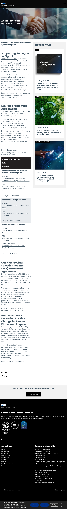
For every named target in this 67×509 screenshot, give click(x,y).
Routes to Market (40, 457)
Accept (35, 505)
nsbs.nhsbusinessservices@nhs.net (14, 141)
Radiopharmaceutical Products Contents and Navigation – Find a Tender (14, 188)
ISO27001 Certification (41, 472)
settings (24, 507)
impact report (20, 361)
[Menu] (64, 4)
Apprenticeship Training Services (15, 119)
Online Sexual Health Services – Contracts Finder (13, 247)
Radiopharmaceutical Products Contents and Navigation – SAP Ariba (15, 180)
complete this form (16, 310)
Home (3, 449)
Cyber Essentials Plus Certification (45, 470)
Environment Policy (40, 459)
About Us (4, 459)
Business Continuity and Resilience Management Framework (50, 467)
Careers (3, 462)
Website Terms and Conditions (44, 483)
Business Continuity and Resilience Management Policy (50, 463)
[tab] (2, 376)
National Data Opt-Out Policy (44, 478)
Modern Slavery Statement (43, 451)
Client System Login (7, 464)
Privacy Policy (39, 480)
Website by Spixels (59, 490)
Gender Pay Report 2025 (42, 449)
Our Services (5, 451)
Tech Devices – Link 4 (9, 59)
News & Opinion (6, 455)
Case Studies (5, 457)
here (15, 97)
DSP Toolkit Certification (42, 474)
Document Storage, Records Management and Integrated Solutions (14, 125)
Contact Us (33, 394)
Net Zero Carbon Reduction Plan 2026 (46, 453)
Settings (54, 505)
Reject (44, 505)
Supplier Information (7, 466)
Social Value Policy (40, 455)
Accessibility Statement (42, 476)
